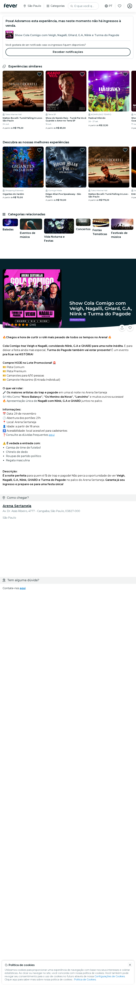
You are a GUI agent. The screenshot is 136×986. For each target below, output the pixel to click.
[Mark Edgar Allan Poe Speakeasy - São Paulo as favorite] (82, 150)
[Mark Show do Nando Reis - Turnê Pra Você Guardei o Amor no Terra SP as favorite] (82, 74)
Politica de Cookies (85, 979)
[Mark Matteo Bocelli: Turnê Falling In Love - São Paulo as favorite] (39, 74)
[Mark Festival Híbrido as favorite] (125, 74)
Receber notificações (68, 51)
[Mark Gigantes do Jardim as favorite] (39, 150)
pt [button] (110, 5)
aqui (52, 434)
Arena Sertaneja (17, 506)
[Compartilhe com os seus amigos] (122, 328)
